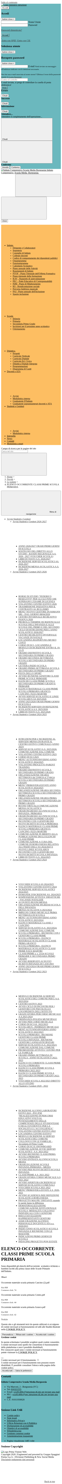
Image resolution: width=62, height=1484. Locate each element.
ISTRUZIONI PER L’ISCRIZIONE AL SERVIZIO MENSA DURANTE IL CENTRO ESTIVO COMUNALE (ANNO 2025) (38, 743)
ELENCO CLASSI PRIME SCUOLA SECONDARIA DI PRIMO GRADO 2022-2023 (39, 1076)
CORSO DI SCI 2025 (28, 757)
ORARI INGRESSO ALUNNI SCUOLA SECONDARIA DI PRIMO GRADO (38, 817)
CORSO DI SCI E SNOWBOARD (34, 1146)
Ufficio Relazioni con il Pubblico (22, 1423)
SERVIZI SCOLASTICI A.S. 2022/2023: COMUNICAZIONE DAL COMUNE (37, 1046)
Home (10, 477)
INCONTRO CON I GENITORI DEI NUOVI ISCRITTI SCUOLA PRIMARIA (38, 822)
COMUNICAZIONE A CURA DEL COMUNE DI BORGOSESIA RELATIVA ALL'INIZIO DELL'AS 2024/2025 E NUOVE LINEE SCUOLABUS (38, 846)
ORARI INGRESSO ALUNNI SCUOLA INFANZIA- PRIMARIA (38, 812)
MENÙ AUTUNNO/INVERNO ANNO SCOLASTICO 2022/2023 (37, 1030)
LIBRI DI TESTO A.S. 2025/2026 (34, 712)
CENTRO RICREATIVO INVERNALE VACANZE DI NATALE (37, 636)
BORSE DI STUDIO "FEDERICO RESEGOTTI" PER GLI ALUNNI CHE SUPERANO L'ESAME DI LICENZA (37, 599)
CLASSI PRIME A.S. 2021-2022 (33, 1175)
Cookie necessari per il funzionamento (18, 1360)
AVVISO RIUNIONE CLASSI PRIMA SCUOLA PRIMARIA (37, 1155)
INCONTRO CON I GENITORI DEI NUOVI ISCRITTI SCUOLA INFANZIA (38, 853)
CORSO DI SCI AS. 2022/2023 (33, 1024)
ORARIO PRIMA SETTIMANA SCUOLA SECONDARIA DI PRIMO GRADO (38, 669)
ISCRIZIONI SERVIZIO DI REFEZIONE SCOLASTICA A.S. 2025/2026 (38, 708)
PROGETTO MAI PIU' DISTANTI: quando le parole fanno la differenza (39, 1201)
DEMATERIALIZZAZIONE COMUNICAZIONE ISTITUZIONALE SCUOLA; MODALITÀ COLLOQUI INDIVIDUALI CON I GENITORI (37, 1209)
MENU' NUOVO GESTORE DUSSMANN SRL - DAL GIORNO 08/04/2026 (39, 613)
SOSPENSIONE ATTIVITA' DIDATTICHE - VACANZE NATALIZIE (39, 898)
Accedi (5, 8)
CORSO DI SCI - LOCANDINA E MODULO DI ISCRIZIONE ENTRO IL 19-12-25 (39, 647)
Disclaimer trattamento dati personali (17, 1459)
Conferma (15, 167)
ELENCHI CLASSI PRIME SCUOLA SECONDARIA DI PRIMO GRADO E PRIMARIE (37, 683)
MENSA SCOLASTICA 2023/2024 (35, 910)
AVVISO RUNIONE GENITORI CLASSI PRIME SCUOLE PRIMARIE (38, 677)
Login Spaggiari (15, 77)
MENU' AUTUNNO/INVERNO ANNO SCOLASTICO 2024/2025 (37, 760)
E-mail (31, 66)
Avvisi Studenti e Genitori (19, 519)
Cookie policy (13, 1415)
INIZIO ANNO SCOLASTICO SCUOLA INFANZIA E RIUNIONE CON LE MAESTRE (38, 1231)
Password (32, 25)
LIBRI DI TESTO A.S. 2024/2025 (34, 857)
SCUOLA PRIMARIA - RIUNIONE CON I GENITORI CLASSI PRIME (39, 934)
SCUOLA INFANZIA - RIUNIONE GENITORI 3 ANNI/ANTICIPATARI (36, 1041)
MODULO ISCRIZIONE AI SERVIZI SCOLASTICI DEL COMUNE (36, 1137)
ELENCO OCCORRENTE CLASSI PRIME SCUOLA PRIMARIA (39, 1064)
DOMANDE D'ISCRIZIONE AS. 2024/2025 (39, 894)
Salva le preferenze (23, 1371)
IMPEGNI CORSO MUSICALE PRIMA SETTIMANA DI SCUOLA (37, 913)
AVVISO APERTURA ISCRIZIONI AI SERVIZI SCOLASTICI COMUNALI (37, 1183)
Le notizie (11, 482)
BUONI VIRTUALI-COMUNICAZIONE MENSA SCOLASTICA (38, 807)
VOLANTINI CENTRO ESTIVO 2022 (37, 1131)
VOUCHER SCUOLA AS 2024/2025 (36, 884)
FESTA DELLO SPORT (30, 673)
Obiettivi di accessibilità (18, 1428)
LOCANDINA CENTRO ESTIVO (34, 1133)
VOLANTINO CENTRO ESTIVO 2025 (37, 754)
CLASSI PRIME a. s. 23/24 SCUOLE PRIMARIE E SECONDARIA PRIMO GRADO (36, 956)
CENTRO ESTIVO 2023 (30, 1004)
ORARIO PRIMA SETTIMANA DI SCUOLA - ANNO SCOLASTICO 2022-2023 (38, 1058)
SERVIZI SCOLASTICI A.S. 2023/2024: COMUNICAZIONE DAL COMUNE (37, 929)
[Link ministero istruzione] (14, 5)
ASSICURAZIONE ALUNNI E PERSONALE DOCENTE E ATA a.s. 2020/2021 (36, 1223)
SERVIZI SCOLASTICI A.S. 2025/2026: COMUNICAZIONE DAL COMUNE (37, 750)
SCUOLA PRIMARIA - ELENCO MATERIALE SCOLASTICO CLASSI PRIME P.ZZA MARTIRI (37, 948)
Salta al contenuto (9, 2)
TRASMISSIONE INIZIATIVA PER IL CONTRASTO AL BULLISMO (37, 607)
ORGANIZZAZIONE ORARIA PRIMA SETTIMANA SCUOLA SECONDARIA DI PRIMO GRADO (39, 800)
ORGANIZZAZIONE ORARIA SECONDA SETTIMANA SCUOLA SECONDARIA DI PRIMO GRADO (39, 793)
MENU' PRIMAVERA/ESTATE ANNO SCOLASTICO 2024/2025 (37, 786)
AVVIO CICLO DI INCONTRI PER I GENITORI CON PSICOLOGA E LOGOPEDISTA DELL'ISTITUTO (36, 1009)
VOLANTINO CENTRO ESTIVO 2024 (37, 887)
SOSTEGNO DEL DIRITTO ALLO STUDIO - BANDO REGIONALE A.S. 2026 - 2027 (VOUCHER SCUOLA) (37, 554)
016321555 (16, 1389)
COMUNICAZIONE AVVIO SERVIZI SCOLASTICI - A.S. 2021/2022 (37, 1150)
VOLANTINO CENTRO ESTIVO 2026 (37, 604)
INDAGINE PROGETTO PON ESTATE (37, 1241)
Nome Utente (34, 22)
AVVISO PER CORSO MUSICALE (35, 1022)
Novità (10, 479)
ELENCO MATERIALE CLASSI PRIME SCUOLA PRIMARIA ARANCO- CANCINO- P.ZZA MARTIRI (38, 691)
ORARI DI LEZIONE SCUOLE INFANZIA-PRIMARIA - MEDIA (34, 1165)
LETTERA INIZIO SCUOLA (32, 665)
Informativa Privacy (16, 1420)
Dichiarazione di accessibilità (20, 1426)
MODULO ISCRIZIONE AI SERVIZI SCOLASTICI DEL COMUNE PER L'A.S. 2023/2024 (38, 998)
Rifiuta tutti (24, 1334)
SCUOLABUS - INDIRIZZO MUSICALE (38, 1027)
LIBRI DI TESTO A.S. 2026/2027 (34, 559)
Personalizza (7, 1334)
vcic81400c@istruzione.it (36, 1392)
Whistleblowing (14, 1431)
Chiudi (4, 96)
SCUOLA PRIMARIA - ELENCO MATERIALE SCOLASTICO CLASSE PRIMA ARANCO (37, 941)
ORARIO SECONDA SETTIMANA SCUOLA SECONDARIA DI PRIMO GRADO (36, 660)
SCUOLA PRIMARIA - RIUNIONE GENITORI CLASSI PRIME (35, 1035)
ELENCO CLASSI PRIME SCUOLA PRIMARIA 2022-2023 (36, 1069)
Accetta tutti (45, 1334)
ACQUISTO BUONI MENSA (32, 902)
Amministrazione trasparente (20, 1436)
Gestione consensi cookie (18, 1433)
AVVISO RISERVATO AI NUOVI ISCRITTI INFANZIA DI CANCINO (36, 962)
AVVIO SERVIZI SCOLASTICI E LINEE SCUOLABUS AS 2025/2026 (38, 697)
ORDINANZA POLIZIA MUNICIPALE (37, 1019)
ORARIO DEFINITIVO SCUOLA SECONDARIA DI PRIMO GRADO (36, 654)
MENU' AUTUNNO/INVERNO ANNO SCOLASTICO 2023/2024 (37, 918)
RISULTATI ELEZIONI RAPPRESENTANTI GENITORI (34, 1217)
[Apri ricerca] (38, 185)
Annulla (5, 167)
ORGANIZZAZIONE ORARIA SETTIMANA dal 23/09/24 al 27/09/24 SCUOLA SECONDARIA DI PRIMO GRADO (36, 779)
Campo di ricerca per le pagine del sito (18, 448)
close (4, 221)
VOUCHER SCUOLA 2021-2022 (34, 1187)
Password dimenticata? (11, 30)
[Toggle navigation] (24, 208)
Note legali (12, 1418)
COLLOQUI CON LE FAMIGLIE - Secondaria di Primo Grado (35, 1142)
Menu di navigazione (41, 513)
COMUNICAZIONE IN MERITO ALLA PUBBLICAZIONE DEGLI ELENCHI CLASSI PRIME (38, 836)
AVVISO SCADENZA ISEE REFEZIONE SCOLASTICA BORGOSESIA (38, 1196)
